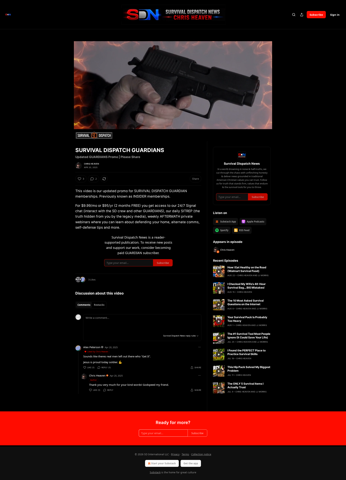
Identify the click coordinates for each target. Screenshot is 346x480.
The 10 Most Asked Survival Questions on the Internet (245, 302)
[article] (242, 271)
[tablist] (91, 304)
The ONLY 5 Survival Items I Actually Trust (245, 385)
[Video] (66, 81)
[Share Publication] (301, 14)
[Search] (293, 14)
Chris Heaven (91, 164)
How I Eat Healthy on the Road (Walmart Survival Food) (246, 269)
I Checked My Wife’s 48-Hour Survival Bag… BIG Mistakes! (246, 285)
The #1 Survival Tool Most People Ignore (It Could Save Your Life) (248, 335)
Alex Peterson (91, 347)
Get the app (190, 463)
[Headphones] (66, 89)
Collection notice (201, 454)
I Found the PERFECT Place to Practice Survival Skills (246, 352)
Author (93, 380)
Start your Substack (163, 463)
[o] (219, 271)
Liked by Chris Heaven (97, 351)
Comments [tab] (83, 304)
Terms (185, 454)
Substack (155, 472)
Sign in (335, 14)
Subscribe (316, 14)
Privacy (175, 454)
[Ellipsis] (199, 347)
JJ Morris (263, 275)
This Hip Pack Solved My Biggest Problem (248, 368)
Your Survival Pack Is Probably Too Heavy (247, 319)
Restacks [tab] (99, 304)
